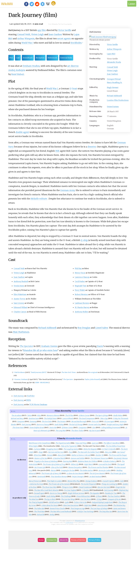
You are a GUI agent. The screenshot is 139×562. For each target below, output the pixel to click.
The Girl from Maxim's (97, 473)
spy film (41, 30)
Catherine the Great (36, 484)
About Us (64, 540)
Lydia (67, 502)
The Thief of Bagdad (36, 502)
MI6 (57, 151)
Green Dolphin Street (37, 428)
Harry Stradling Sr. (114, 82)
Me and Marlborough (78, 421)
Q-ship (84, 240)
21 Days (99, 499)
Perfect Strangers (78, 477)
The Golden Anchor (86, 470)
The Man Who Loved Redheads (61, 512)
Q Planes (99, 496)
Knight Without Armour (76, 493)
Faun (70, 452)
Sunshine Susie (34, 418)
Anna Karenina (102, 505)
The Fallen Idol (39, 509)
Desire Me (53, 428)
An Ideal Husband (95, 477)
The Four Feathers (114, 496)
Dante (100, 346)
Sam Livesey (19, 303)
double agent (22, 132)
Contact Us (51, 540)
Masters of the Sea (40, 458)
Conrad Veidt (112, 67)
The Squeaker (94, 493)
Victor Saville (112, 44)
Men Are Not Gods (104, 487)
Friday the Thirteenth (120, 418)
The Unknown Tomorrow (99, 458)
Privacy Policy (94, 540)
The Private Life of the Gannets (59, 484)
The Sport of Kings (101, 415)
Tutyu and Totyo (81, 443)
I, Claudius (85, 490)
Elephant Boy (123, 490)
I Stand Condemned (85, 487)
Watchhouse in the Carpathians (39, 443)
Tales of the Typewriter (69, 446)
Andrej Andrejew (16, 70)
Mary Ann (108, 452)
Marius (53, 470)
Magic (41, 452)
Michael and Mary (17, 418)
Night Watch (88, 464)
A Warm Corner (84, 415)
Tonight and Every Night (115, 425)
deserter (92, 146)
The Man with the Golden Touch (89, 452)
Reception (40, 58)
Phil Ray (78, 268)
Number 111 (99, 455)
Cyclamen (37, 449)
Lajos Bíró (111, 54)
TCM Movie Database (38, 404)
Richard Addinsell (114, 96)
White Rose (38, 455)
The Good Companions (87, 418)
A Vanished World (59, 458)
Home (41, 540)
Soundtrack (28, 58)
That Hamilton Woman (59, 477)
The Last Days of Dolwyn (99, 509)
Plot (11, 58)
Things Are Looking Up (109, 484)
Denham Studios (31, 66)
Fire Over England (70, 490)
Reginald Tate (80, 286)
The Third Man (39, 512)
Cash (122, 481)
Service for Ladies (105, 470)
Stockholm (76, 42)
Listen (131, 4)
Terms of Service (78, 540)
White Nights (33, 446)
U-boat (73, 88)
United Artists (113, 107)
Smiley (52, 515)
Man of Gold (62, 455)
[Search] (53, 3)
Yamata (49, 455)
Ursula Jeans (19, 286)
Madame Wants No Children (87, 461)
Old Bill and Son (54, 502)
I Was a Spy (104, 418)
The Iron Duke (47, 421)
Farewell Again (39, 493)
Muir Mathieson (21, 332)
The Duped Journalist (63, 443)
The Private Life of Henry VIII (51, 473)
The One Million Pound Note (115, 446)
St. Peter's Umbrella (109, 449)
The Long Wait (61, 431)
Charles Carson (20, 312)
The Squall (121, 464)
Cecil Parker (80, 281)
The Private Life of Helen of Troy (54, 464)
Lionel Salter (101, 327)
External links (66, 58)
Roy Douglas (84, 327)
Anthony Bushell (21, 281)
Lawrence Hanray (82, 277)
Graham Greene (49, 346)
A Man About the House (50, 505)
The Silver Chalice (77, 431)
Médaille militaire (39, 198)
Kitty (39, 415)
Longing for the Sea (67, 470)
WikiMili (7, 3)
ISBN (37, 383)
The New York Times (68, 372)
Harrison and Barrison (56, 452)
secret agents (64, 38)
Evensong (33, 421)
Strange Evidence (91, 481)
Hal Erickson (20, 372)
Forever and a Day (95, 425)
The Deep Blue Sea (105, 512)
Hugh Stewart (112, 87)
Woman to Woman (53, 415)
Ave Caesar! (121, 452)
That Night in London (54, 481)
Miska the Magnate (90, 449)
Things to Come (67, 487)
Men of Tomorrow (35, 481)
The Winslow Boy (119, 505)
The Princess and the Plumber (98, 467)
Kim (94, 428)
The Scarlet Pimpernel (88, 484)
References (52, 58)
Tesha (29, 415)
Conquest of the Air (114, 499)
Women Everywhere (75, 467)
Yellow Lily (74, 464)
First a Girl (95, 421)
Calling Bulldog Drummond (110, 428)
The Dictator (61, 421)
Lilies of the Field (57, 467)
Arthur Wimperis (114, 49)
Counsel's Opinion (109, 481)
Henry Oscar (80, 273)
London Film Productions (118, 100)
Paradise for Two (111, 493)
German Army (67, 190)
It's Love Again (109, 421)
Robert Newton (81, 294)
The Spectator (26, 346)
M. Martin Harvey (82, 307)
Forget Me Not (120, 487)
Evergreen (20, 421)
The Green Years (18, 428)
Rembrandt (41, 477)
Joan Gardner (112, 74)
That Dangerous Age (78, 509)
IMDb (28, 400)
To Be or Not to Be (80, 502)
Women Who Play (74, 481)
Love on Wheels (68, 418)
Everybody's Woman (121, 458)
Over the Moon (86, 499)
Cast (18, 58)
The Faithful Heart (50, 418)
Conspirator (83, 428)
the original (92, 372)
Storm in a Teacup (43, 425)
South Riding (59, 425)
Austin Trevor (19, 299)
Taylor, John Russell (92, 379)
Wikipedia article (80, 521)
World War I (27, 42)
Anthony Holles (81, 312)
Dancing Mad (67, 461)
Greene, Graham (21, 379)
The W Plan (69, 415)
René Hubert (17, 74)
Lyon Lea (95, 443)
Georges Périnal (114, 79)
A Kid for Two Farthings (85, 512)
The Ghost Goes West (49, 487)
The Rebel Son (33, 499)
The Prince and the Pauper (118, 455)
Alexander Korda (114, 62)
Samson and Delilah (78, 458)
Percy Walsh (80, 290)
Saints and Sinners (119, 509)
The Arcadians (17, 415)
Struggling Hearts (52, 449)
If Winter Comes (67, 428)
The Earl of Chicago (76, 425)
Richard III (40, 515)
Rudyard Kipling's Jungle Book (102, 502)
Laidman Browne (82, 303)
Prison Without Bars (83, 496)
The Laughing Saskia (71, 449)
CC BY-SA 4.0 (69, 522)
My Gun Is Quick (94, 431)
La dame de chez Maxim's (75, 473)
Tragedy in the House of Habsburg (45, 461)
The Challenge (66, 496)
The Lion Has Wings (68, 499)
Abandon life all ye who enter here (40, 350)
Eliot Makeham (20, 294)
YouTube (31, 396)
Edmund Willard (20, 307)
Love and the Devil (105, 464)
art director (73, 66)
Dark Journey (26, 425)
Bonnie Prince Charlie (57, 509)
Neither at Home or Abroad (81, 455)
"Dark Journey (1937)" (38, 372)
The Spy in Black (49, 499)
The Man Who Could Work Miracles (46, 490)
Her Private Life (39, 467)
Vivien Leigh (112, 70)
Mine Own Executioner (71, 505)
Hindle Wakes (117, 415)
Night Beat (88, 505)
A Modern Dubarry (109, 461)
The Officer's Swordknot (111, 443)
